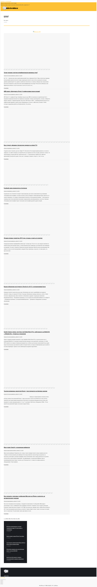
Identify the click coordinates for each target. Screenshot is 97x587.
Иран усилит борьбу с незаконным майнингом (17, 447)
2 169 (6, 518)
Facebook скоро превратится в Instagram (15, 188)
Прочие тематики (7, 501)
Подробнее (6, 88)
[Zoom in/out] (5, 579)
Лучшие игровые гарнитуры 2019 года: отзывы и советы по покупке (23, 238)
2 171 (11, 518)
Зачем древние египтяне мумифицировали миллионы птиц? (21, 72)
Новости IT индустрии (8, 75)
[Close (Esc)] (1, 579)
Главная (5, 22)
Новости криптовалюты (9, 450)
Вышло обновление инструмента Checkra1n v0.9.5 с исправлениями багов (25, 286)
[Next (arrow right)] (2, 582)
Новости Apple (7, 148)
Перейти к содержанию (6, 1)
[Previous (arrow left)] (1, 582)
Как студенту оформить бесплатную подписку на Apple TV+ (20, 145)
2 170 (8, 518)
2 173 (15, 518)
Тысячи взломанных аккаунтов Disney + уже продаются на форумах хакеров (25, 391)
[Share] (2, 579)
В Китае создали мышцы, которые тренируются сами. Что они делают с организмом (15, 528)
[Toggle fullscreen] (3, 579)
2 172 (13, 518)
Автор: (15, 75)
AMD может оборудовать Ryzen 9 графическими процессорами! (22, 91)
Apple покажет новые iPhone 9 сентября (15, 536)
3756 (18, 518)
